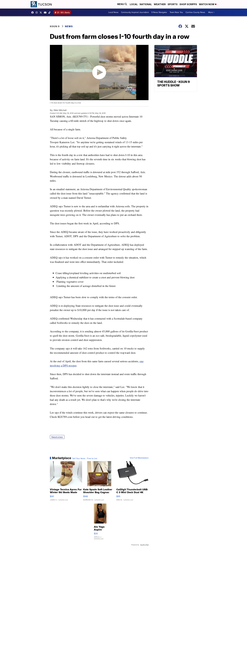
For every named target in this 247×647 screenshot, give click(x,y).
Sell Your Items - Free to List (84, 459)
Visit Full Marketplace (139, 458)
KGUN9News (33, 12)
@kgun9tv (50, 12)
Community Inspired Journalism (135, 12)
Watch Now (207, 4)
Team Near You (176, 12)
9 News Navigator (159, 12)
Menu (121, 4)
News (69, 26)
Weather (160, 4)
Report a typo (57, 437)
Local (134, 4)
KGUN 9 (55, 26)
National (146, 4)
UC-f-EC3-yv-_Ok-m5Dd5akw (46, 12)
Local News (113, 12)
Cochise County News (195, 12)
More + (211, 12)
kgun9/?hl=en (37, 12)
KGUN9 (41, 12)
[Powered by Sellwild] (144, 545)
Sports (173, 4)
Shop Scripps (188, 4)
